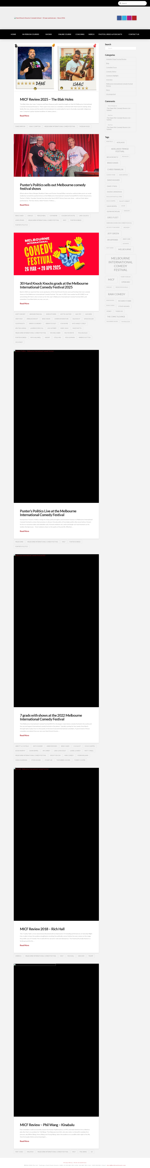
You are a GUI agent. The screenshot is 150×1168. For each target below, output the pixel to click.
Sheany (47, 337)
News (108, 90)
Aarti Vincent (20, 314)
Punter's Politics (21, 225)
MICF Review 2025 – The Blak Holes (46, 99)
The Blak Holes (84, 126)
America (18, 956)
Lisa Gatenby (51, 328)
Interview (109, 80)
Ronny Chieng (110, 305)
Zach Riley (19, 342)
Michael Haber (55, 333)
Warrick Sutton (84, 337)
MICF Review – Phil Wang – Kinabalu (47, 1125)
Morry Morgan (126, 277)
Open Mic (125, 282)
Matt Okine (110, 248)
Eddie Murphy (20, 751)
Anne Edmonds (52, 746)
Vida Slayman (70, 337)
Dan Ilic (30, 215)
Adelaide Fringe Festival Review (116, 59)
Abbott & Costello (22, 746)
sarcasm (81, 956)
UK (92, 1152)
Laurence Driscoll (36, 328)
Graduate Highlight (112, 75)
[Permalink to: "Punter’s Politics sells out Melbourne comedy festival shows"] (56, 155)
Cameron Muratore (61, 319)
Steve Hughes (36, 760)
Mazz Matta (77, 328)
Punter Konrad (75, 220)
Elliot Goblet (124, 201)
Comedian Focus (111, 67)
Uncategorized (111, 94)
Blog (107, 63)
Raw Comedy (69, 755)
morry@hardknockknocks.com (116, 1165)
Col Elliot (77, 746)
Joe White (126, 243)
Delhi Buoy (76, 319)
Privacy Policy (68, 1162)
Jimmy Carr (126, 239)
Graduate (127, 210)
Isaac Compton (34, 126)
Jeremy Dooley (51, 323)
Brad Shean (46, 319)
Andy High (19, 319)
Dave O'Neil (112, 186)
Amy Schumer (38, 746)
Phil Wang (83, 1152)
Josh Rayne (64, 323)
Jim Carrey (46, 751)
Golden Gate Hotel (68, 215)
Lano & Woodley (60, 751)
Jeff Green (113, 233)
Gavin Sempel (33, 751)
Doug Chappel (90, 746)
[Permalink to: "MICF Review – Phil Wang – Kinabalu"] (56, 1040)
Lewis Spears (19, 220)
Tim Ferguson (125, 321)
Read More (24, 116)
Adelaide (121, 142)
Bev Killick (125, 156)
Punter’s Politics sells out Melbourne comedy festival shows (53, 187)
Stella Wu (57, 337)
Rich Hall (71, 956)
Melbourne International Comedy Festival (59, 126)
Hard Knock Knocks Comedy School (119, 223)
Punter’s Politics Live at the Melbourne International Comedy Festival (48, 513)
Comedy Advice (111, 71)
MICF (64, 220)
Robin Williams (83, 755)
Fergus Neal (41, 215)
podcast (109, 287)
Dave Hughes (113, 180)
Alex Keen (88, 314)
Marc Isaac (65, 328)
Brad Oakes (19, 215)
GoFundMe (53, 215)
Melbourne (19, 542)
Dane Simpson (20, 126)
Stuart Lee (48, 760)
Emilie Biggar (89, 319)
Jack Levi (126, 227)
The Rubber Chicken (63, 760)
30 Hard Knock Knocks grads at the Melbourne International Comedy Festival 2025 (54, 285)
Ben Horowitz (112, 157)
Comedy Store (110, 175)
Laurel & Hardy (75, 751)
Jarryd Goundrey (35, 323)
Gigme (123, 206)
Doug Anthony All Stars (114, 196)
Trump (90, 956)
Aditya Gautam (65, 314)
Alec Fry (78, 314)
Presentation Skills (122, 287)
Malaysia (30, 1152)
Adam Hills (109, 141)
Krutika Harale (20, 328)
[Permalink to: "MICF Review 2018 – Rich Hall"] (56, 844)
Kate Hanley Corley (79, 323)
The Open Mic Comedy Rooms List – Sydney (119, 109)
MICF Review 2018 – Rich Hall (42, 929)
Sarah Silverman (21, 760)
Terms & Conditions (80, 1162)
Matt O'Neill (89, 751)
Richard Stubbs (124, 301)
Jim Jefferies (112, 240)
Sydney (109, 311)
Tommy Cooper (79, 760)
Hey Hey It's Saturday (113, 227)
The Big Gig (119, 311)
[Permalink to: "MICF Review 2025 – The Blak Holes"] (56, 67)
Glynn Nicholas (113, 211)
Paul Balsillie (82, 333)
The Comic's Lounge (116, 317)
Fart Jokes (19, 1152)
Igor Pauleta (20, 323)
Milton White (69, 333)
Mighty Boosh (55, 755)
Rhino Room (110, 300)
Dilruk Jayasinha (114, 192)
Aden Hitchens (51, 314)
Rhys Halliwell (36, 337)
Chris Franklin (115, 169)
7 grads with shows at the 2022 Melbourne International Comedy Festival (51, 717)
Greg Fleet (112, 217)
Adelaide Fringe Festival (120, 150)
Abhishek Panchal (35, 314)
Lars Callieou (84, 215)
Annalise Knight (32, 319)
